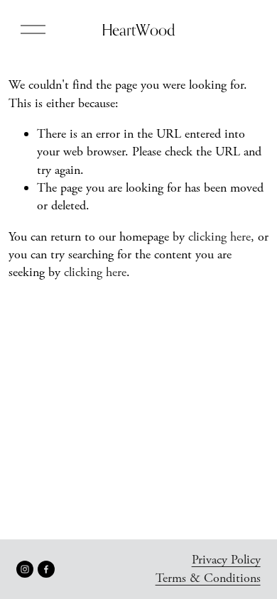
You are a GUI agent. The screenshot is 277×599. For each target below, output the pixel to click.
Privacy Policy (226, 559)
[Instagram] (24, 569)
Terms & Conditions (208, 578)
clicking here (219, 237)
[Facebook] (46, 569)
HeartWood (138, 30)
